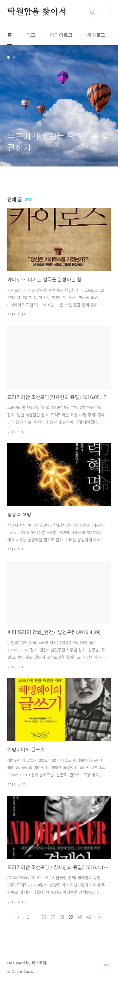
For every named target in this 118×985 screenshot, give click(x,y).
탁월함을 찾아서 (36, 12)
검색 (92, 12)
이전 (18, 916)
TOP (106, 965)
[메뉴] (106, 11)
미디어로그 (61, 35)
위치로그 (96, 35)
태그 (30, 35)
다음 (99, 916)
